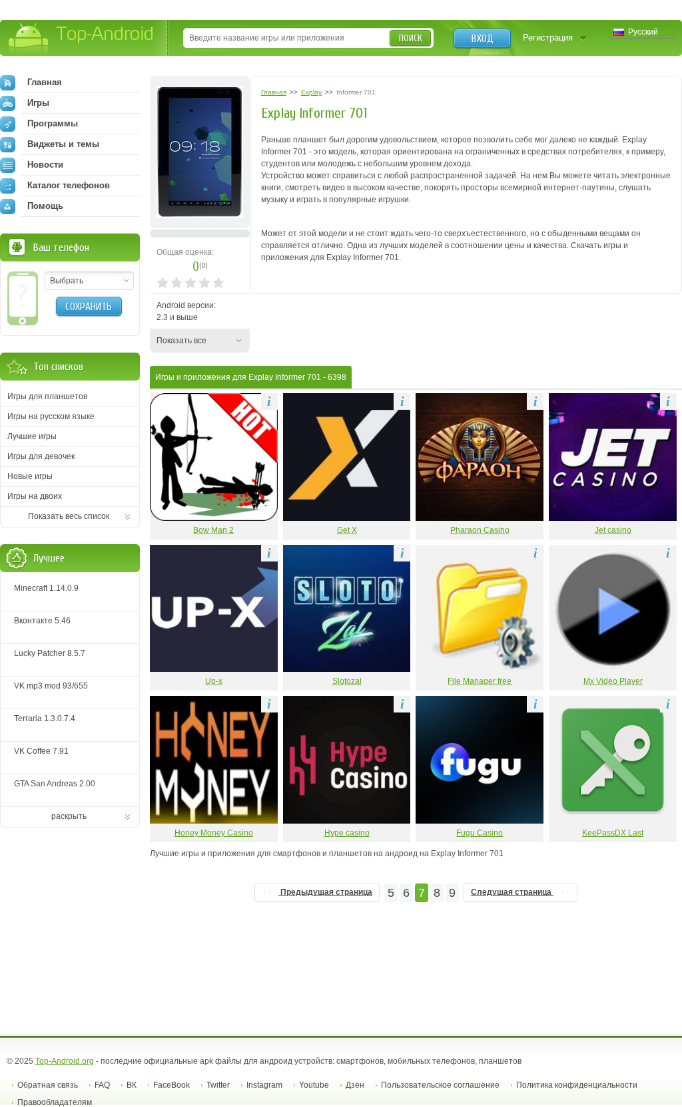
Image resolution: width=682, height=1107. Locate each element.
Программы (52, 123)
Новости (45, 165)
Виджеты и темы (63, 144)
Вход (483, 39)
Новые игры (30, 476)
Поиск (410, 38)
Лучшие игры (32, 436)
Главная (44, 82)
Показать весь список (68, 516)
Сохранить (88, 307)
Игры (38, 103)
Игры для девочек (41, 456)
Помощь (45, 206)
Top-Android (82, 39)
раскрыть (69, 816)
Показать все (181, 340)
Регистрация (548, 38)
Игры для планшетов (47, 396)
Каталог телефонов (68, 185)
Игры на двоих (34, 496)
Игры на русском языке (51, 416)
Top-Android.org (64, 1061)
